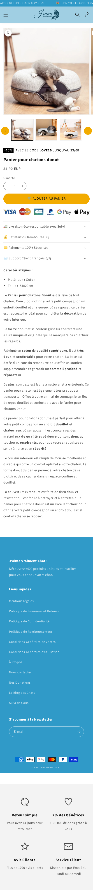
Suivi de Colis (18, 703)
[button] (6, 15)
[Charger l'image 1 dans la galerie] (22, 130)
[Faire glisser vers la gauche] (5, 131)
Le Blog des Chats (22, 693)
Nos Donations (20, 682)
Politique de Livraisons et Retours (34, 611)
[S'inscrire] (79, 731)
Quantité (9, 178)
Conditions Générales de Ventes (32, 642)
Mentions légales (21, 601)
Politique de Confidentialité (29, 621)
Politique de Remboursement (30, 632)
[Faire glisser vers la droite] (88, 131)
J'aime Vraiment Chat (49, 767)
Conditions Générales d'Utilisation (34, 652)
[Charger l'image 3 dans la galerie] (70, 130)
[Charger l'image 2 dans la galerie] (46, 130)
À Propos (15, 662)
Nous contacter (20, 672)
